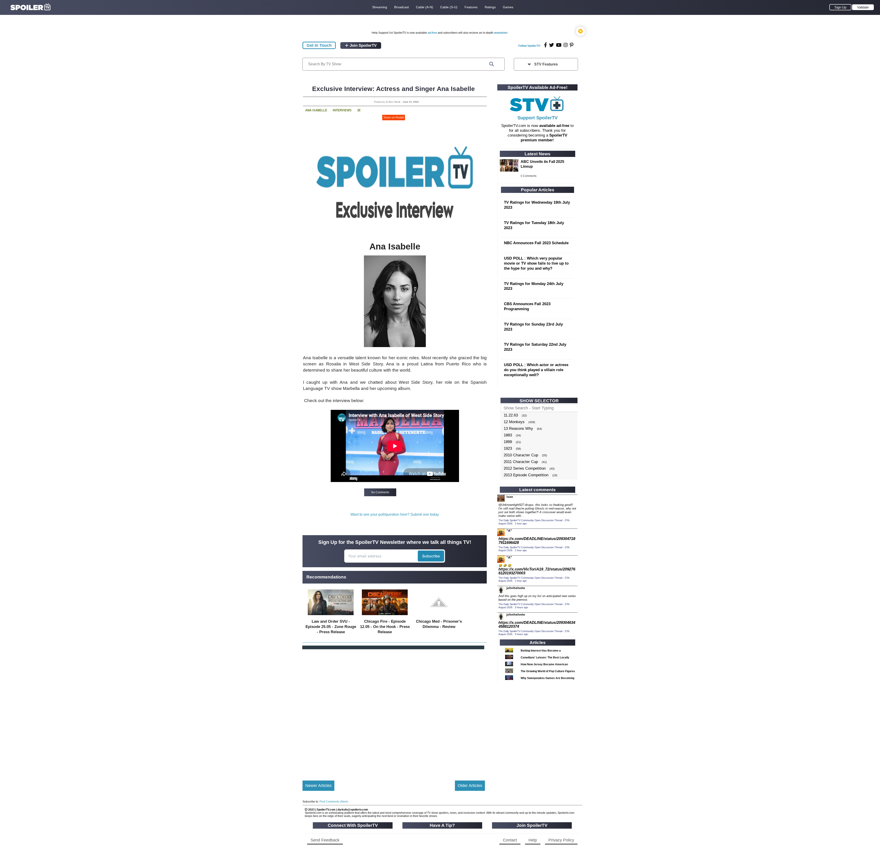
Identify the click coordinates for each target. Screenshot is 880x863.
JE (359, 110)
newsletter (501, 32)
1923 (508, 448)
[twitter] (551, 45)
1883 (508, 435)
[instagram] (565, 45)
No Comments (380, 492)
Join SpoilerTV (363, 45)
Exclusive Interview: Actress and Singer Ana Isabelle (393, 88)
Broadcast (401, 7)
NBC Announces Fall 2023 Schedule (536, 243)
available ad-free (554, 125)
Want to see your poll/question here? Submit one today (394, 514)
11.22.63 (511, 415)
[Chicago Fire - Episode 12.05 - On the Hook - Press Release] (385, 616)
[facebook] (545, 45)
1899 (508, 442)
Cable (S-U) (448, 7)
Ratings (490, 7)
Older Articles (470, 785)
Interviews (342, 110)
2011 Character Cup (521, 462)
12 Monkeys (514, 422)
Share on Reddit (393, 117)
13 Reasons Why (518, 428)
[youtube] (558, 45)
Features (471, 7)
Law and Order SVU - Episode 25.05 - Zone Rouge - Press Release (330, 626)
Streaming (379, 7)
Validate (863, 7)
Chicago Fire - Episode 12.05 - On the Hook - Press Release (385, 626)
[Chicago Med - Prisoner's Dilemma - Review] (439, 616)
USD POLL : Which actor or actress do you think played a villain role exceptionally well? (536, 370)
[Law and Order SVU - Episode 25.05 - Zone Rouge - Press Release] (331, 616)
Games (508, 7)
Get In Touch (319, 45)
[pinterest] (571, 45)
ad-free (432, 32)
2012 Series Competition (525, 468)
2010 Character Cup (521, 455)
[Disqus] (393, 711)
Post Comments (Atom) (333, 801)
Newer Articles (318, 785)
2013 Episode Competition (526, 475)
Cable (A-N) (424, 7)
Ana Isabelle (316, 110)
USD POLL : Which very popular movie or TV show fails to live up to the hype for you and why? (536, 263)
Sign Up (840, 7)
